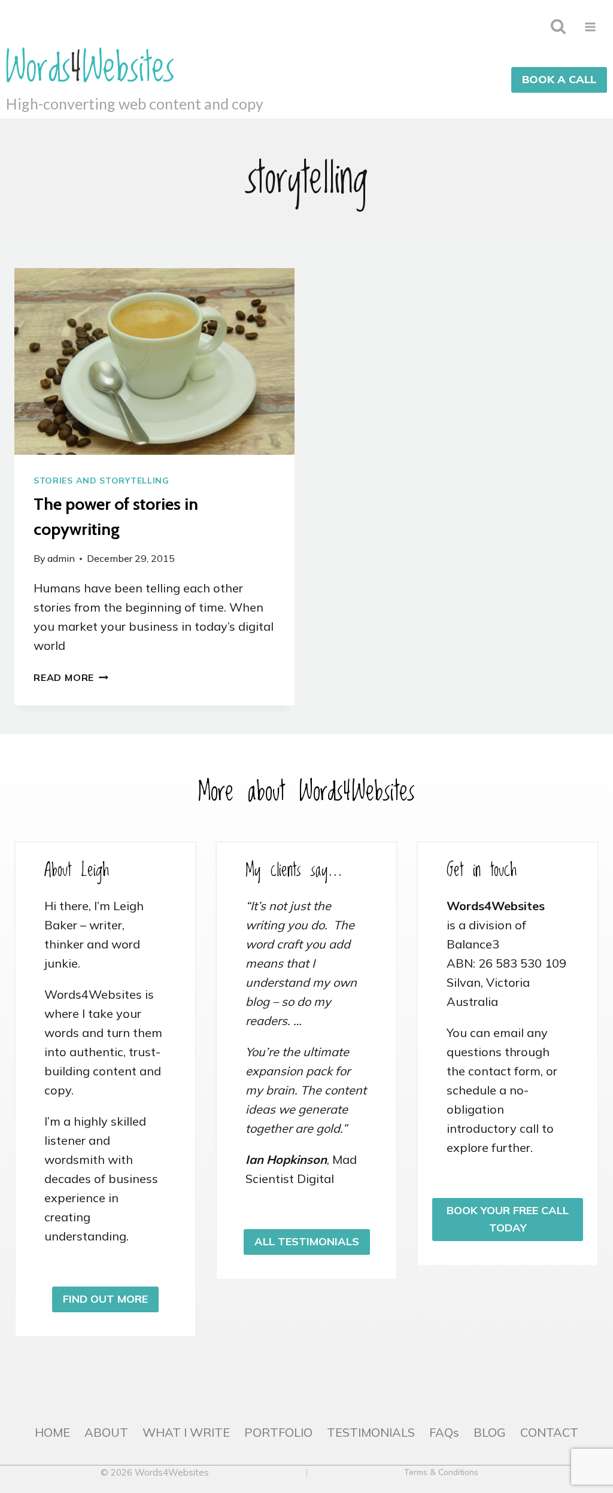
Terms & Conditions (441, 1472)
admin (61, 558)
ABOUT (106, 1432)
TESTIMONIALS (371, 1432)
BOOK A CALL (559, 79)
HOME (52, 1432)
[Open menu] (590, 26)
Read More (71, 677)
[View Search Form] (558, 26)
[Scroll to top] (594, 1444)
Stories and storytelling (101, 480)
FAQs (444, 1432)
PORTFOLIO (278, 1432)
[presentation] (154, 361)
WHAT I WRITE (186, 1432)
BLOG (490, 1432)
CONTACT (549, 1432)
